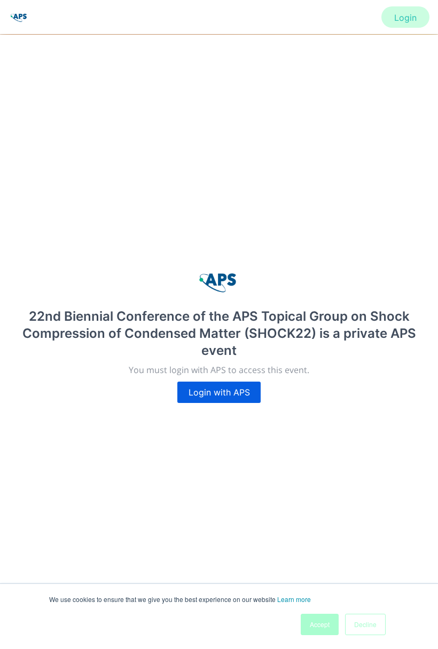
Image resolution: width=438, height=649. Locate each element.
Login (405, 17)
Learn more (294, 599)
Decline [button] (365, 624)
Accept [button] (320, 624)
